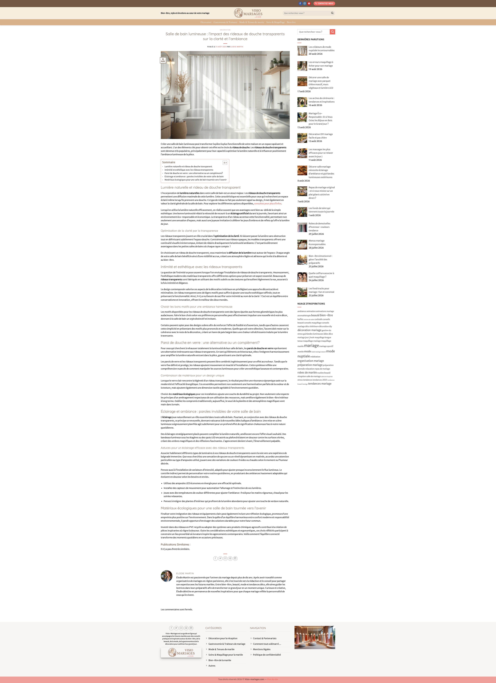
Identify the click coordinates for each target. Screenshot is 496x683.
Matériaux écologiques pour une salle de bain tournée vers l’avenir (196, 180)
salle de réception (327, 376)
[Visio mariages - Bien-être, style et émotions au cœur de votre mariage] (248, 13)
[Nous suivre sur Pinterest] (309, 4)
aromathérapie (304, 315)
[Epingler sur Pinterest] (230, 558)
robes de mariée (307, 372)
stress (300, 380)
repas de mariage (322, 369)
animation (311, 311)
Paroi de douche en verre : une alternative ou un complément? (194, 173)
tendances (307, 380)
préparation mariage (310, 365)
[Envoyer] (332, 13)
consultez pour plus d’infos (267, 203)
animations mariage (325, 311)
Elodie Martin (236, 47)
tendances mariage (319, 383)
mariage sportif (326, 346)
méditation (315, 356)
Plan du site (272, 679)
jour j (307, 337)
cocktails (318, 319)
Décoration (205, 22)
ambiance (301, 311)
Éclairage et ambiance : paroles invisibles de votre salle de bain (194, 176)
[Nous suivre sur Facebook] (300, 4)
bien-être (326, 315)
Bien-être (291, 22)
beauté (315, 315)
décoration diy (325, 326)
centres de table (309, 319)
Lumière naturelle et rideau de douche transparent (188, 166)
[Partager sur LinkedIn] (235, 558)
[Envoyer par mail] (225, 558)
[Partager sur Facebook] (215, 558)
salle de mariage (313, 376)
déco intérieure (312, 326)
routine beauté (323, 373)
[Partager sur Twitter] (220, 558)
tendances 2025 (320, 380)
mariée (300, 351)
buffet (300, 319)
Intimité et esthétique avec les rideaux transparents (189, 170)
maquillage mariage (312, 341)
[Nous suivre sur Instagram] (305, 4)
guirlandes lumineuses (313, 334)
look (312, 337)
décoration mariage (309, 330)
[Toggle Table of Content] (224, 163)
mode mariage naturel (318, 352)
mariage (311, 345)
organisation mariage (310, 360)
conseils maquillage (312, 323)
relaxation (309, 369)
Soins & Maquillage (275, 22)
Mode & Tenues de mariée (251, 22)
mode (307, 351)
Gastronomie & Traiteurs (225, 22)
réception (301, 376)
